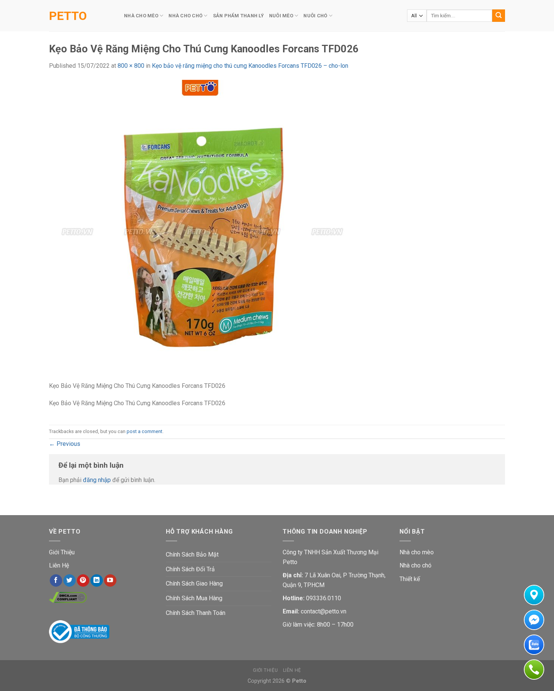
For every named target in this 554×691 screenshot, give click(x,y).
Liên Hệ (59, 565)
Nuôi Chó (315, 15)
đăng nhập (97, 480)
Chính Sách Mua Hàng (194, 598)
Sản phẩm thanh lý (238, 15)
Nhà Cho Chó (185, 15)
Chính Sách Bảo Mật (192, 554)
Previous (64, 443)
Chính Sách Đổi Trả (190, 569)
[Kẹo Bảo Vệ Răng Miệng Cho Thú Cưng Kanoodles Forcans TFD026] (199, 229)
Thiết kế (409, 579)
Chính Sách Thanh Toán (195, 612)
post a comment (144, 431)
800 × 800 (131, 65)
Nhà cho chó (415, 565)
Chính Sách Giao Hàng (194, 583)
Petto (68, 16)
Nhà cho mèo (416, 552)
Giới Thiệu (62, 552)
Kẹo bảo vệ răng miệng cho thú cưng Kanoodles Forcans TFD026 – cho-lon (250, 65)
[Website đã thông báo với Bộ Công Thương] (79, 631)
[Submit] (498, 15)
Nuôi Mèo (281, 15)
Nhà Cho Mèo (141, 15)
